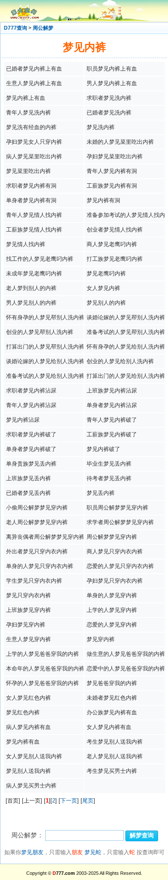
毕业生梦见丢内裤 (109, 463)
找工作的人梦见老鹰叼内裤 (39, 259)
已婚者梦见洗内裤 (109, 112)
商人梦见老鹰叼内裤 (112, 244)
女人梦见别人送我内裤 (34, 756)
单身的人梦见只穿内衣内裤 (39, 566)
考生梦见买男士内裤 (112, 771)
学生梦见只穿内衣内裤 (34, 580)
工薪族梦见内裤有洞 (112, 185)
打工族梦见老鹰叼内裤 (115, 259)
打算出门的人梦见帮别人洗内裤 (45, 346)
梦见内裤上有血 (25, 98)
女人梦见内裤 (103, 288)
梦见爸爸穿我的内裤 (112, 683)
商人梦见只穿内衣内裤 (115, 551)
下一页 (68, 800)
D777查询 (15, 28)
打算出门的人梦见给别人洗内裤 (126, 376)
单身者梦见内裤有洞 (31, 200)
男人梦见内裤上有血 (112, 83)
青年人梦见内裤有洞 (112, 171)
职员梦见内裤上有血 (112, 68)
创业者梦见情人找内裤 (115, 229)
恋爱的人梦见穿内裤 (112, 624)
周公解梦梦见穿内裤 (112, 537)
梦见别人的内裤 (106, 303)
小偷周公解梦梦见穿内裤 (37, 507)
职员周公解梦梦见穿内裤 (117, 507)
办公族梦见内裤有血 (112, 712)
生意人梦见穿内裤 (28, 639)
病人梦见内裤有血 (28, 727)
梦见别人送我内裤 (28, 771)
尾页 (87, 800)
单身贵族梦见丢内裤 (31, 463)
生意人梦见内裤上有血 (34, 83)
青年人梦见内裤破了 (112, 420)
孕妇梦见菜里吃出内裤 (115, 156)
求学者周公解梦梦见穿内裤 (120, 522)
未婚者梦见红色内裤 (112, 698)
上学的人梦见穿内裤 (112, 610)
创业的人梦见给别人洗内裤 (120, 361)
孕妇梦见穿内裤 (25, 624)
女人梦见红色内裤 (28, 698)
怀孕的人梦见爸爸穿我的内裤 (42, 683)
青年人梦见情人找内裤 (34, 215)
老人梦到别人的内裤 (31, 288)
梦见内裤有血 (23, 741)
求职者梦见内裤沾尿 (31, 390)
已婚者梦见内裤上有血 (34, 68)
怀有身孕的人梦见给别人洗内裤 (126, 346)
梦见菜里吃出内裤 (28, 171)
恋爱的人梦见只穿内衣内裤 (120, 566)
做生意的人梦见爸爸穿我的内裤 (126, 654)
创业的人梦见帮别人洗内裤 (39, 332)
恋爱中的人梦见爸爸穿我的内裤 (126, 668)
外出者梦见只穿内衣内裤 (37, 551)
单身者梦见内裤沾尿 (112, 405)
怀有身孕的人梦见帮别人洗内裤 (45, 317)
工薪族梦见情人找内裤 (34, 229)
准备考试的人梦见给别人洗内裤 (45, 376)
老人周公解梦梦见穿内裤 (37, 522)
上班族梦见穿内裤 (28, 610)
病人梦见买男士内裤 (31, 785)
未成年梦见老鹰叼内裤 (34, 273)
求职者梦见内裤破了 (31, 434)
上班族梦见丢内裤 (28, 478)
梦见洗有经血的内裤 (31, 127)
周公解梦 (43, 28)
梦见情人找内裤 (25, 244)
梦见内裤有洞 (103, 200)
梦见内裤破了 (103, 449)
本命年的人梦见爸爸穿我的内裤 (45, 668)
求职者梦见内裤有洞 (31, 185)
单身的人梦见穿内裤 (112, 595)
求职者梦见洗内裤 (109, 98)
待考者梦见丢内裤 (109, 478)
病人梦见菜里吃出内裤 (34, 156)
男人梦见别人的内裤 (31, 303)
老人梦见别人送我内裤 (115, 756)
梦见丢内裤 (101, 493)
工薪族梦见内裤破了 (112, 434)
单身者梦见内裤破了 (31, 449)
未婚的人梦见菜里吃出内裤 (120, 142)
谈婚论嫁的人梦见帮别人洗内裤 (126, 317)
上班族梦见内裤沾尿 (112, 390)
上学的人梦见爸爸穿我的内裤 (42, 654)
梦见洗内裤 (101, 127)
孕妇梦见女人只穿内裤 (34, 142)
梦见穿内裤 (101, 639)
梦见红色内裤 (23, 712)
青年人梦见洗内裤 (28, 112)
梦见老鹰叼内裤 (106, 273)
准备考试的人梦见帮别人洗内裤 (126, 332)
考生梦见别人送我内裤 (115, 741)
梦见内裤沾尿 (23, 420)
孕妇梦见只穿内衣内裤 (115, 580)
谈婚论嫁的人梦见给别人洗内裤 (45, 361)
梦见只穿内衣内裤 (28, 595)
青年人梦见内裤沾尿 (31, 405)
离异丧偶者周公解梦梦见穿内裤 (45, 537)
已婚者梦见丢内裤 (28, 493)
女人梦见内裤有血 (109, 727)
